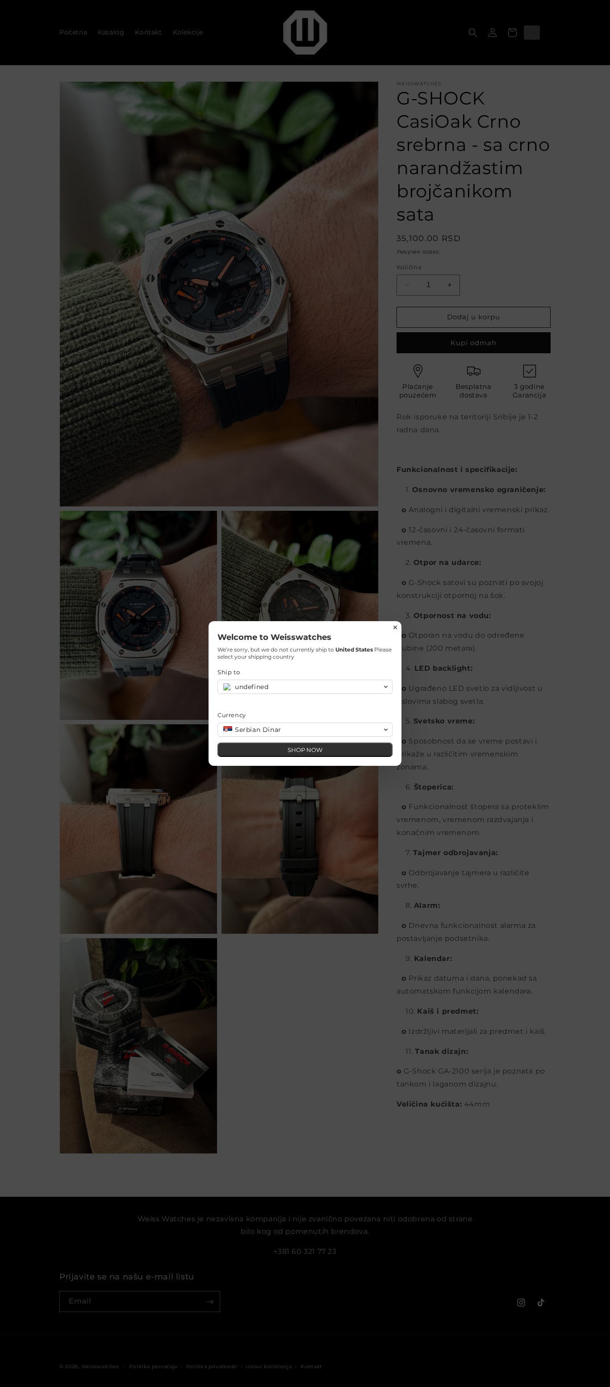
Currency (231, 715)
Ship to (228, 672)
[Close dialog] (395, 627)
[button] (305, 687)
